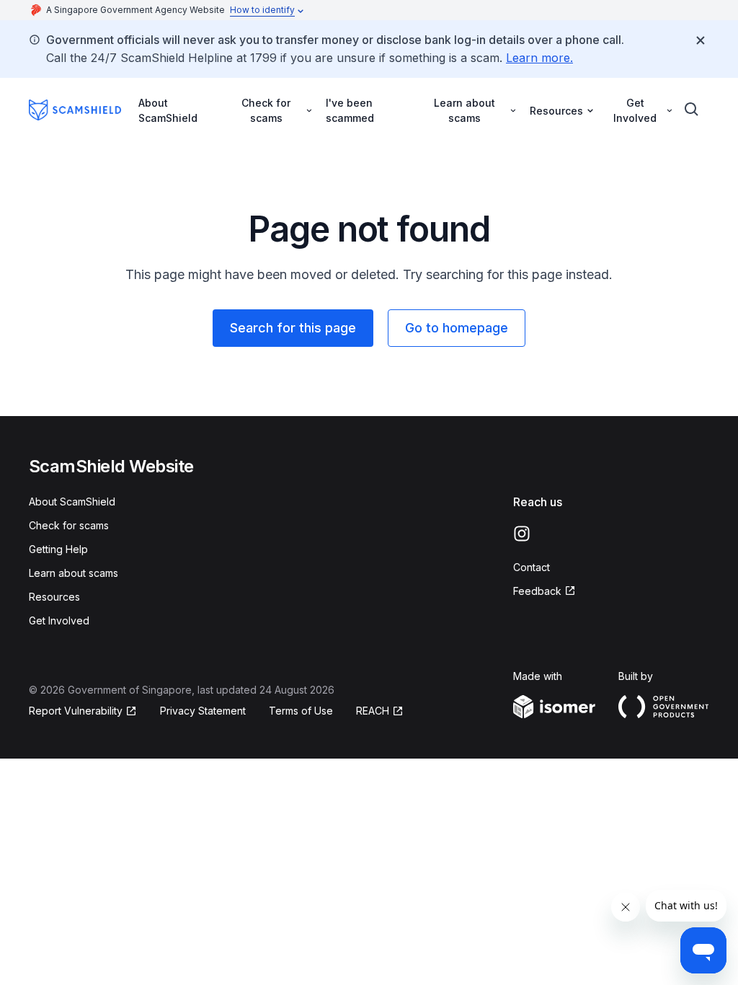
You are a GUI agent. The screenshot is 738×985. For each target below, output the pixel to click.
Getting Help (58, 549)
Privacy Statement (203, 710)
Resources (54, 597)
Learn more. (539, 57)
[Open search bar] (692, 109)
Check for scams (69, 525)
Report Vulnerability (76, 710)
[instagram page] (521, 533)
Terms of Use (301, 710)
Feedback (537, 591)
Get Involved (59, 620)
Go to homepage (456, 327)
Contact (531, 567)
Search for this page (293, 327)
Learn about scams (73, 573)
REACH (372, 710)
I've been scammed (350, 110)
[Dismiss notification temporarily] (700, 40)
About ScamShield (167, 110)
